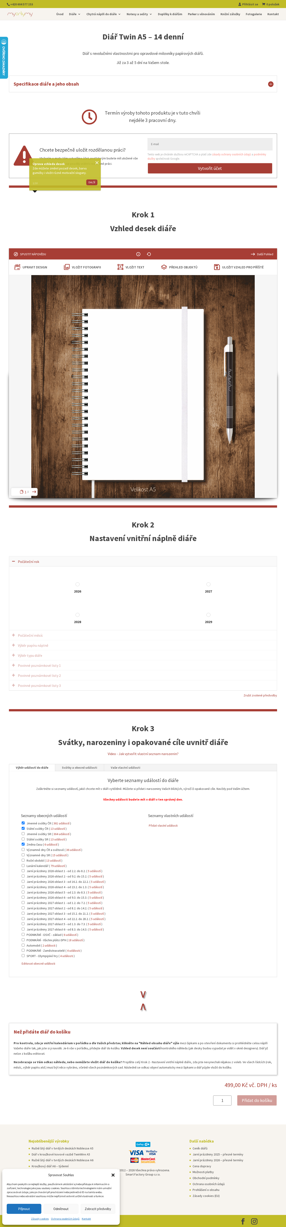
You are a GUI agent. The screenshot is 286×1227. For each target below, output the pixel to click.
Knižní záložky (230, 14)
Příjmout (24, 1209)
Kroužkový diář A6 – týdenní (50, 1166)
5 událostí (94, 871)
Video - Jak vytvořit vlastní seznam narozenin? (143, 753)
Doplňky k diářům (170, 14)
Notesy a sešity (137, 14)
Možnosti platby (203, 1172)
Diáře (72, 14)
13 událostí (57, 829)
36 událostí (73, 850)
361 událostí (61, 823)
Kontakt (86, 1218)
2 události (48, 945)
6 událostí (50, 844)
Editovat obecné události (38, 963)
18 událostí (75, 940)
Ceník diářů (200, 1148)
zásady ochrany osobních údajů (231, 154)
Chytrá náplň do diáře (101, 14)
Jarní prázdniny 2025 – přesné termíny (218, 1154)
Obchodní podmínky (206, 1178)
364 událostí (61, 834)
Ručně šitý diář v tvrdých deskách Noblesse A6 (62, 1160)
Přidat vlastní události (163, 825)
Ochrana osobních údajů (65, 1218)
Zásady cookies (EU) (206, 1196)
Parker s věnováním (201, 14)
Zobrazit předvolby (98, 1209)
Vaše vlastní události (125, 768)
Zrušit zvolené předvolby (260, 695)
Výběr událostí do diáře (32, 768)
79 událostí (57, 866)
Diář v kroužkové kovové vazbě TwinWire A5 (61, 1154)
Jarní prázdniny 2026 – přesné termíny (218, 1160)
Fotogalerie (254, 14)
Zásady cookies (40, 1218)
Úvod (59, 14)
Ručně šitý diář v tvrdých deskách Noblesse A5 (62, 1148)
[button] (113, 1175)
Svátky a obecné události (79, 768)
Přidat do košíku (257, 1100)
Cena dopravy (202, 1166)
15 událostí (59, 855)
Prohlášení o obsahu (206, 1190)
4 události (73, 951)
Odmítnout (61, 1209)
